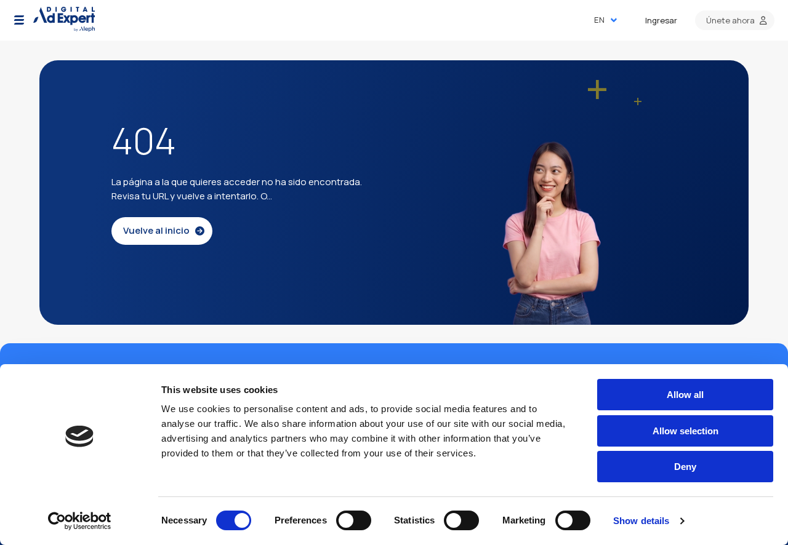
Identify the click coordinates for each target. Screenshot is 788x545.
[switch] (353, 520)
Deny (685, 466)
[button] (19, 20)
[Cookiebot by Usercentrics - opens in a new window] (80, 521)
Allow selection (685, 431)
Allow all (685, 394)
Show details (641, 520)
